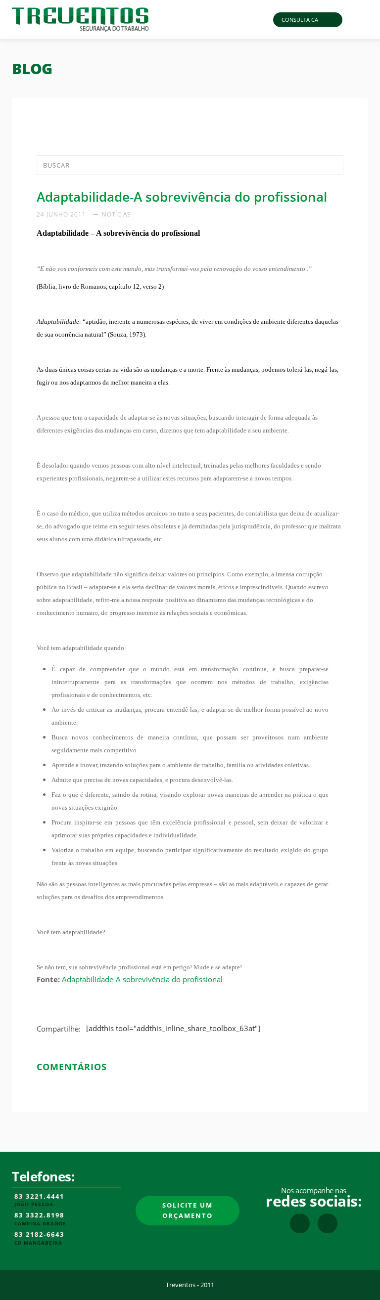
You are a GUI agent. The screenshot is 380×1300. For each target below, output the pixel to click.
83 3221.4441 (39, 1197)
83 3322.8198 (39, 1215)
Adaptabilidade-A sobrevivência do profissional (142, 979)
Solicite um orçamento (187, 1210)
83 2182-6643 (39, 1235)
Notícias (116, 214)
